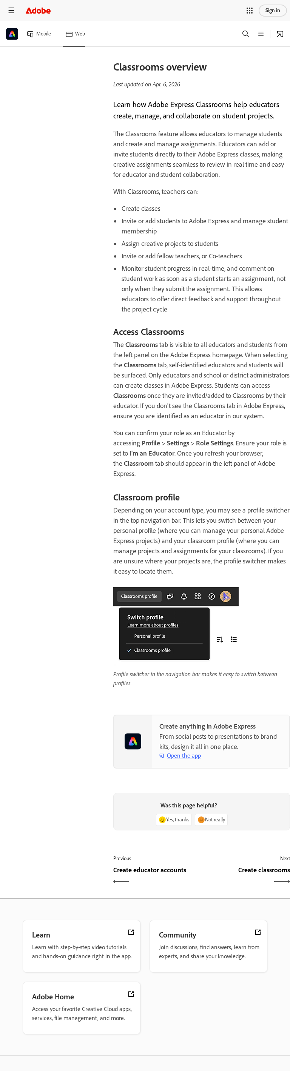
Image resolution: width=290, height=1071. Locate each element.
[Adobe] (38, 10)
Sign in (272, 10)
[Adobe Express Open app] (280, 34)
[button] (250, 11)
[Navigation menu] (11, 10)
